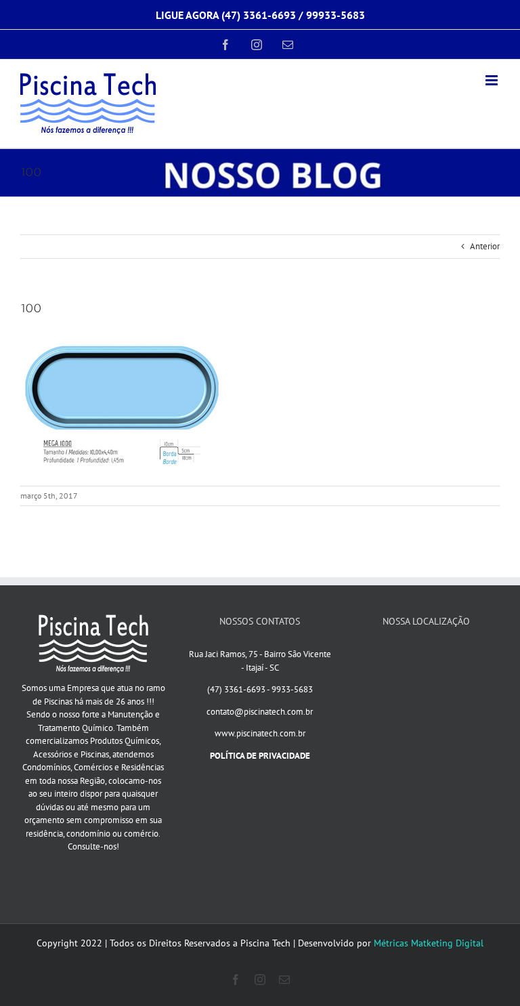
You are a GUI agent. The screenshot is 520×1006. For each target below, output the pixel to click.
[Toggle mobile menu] (492, 80)
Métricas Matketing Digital (428, 943)
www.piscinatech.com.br (260, 733)
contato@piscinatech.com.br (260, 711)
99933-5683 (335, 15)
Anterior (485, 246)
